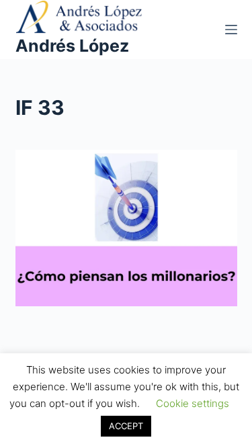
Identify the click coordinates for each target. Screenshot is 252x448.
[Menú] (231, 30)
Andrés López (72, 46)
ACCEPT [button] (126, 425)
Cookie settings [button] (192, 403)
